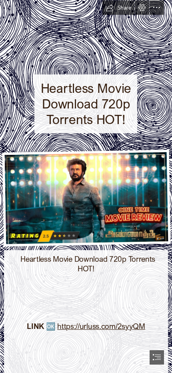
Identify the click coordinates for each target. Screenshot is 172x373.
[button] (118, 7)
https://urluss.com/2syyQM (101, 326)
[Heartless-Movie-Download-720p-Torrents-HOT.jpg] (86, 197)
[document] (86, 186)
